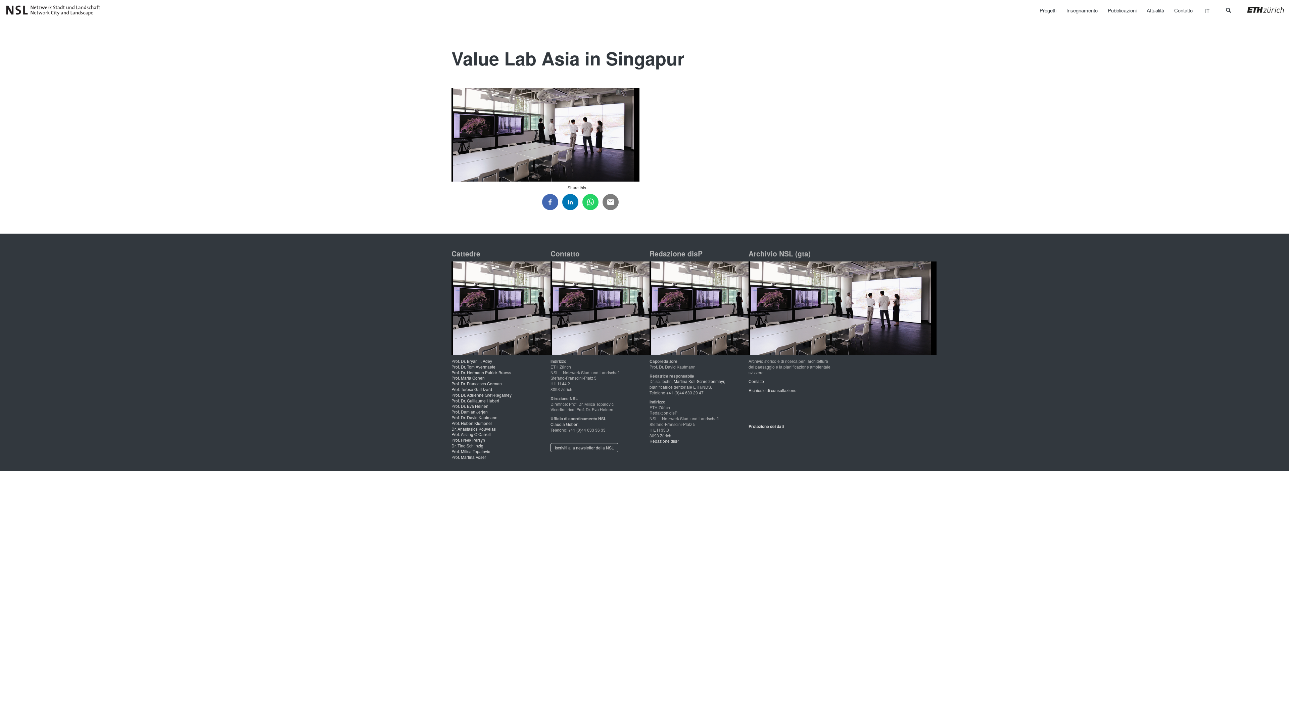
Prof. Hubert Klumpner (471, 423)
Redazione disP (664, 441)
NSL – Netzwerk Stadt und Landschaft (55, 10)
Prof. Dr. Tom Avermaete (473, 367)
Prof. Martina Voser (468, 457)
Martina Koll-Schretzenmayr (699, 381)
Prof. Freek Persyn (468, 440)
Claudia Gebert (564, 424)
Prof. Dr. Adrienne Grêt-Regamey (481, 395)
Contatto (756, 381)
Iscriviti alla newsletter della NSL (584, 447)
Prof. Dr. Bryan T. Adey (471, 361)
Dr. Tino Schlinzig (467, 445)
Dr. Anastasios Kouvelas (473, 429)
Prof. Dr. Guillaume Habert (475, 400)
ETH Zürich (1260, 10)
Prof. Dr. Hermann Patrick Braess (481, 372)
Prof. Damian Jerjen (469, 412)
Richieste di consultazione (773, 390)
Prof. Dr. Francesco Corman (476, 383)
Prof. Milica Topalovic (470, 451)
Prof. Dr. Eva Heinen (469, 406)
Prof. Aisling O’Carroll (471, 434)
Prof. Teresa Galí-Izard (471, 389)
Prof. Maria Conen (468, 378)
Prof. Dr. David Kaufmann (474, 417)
